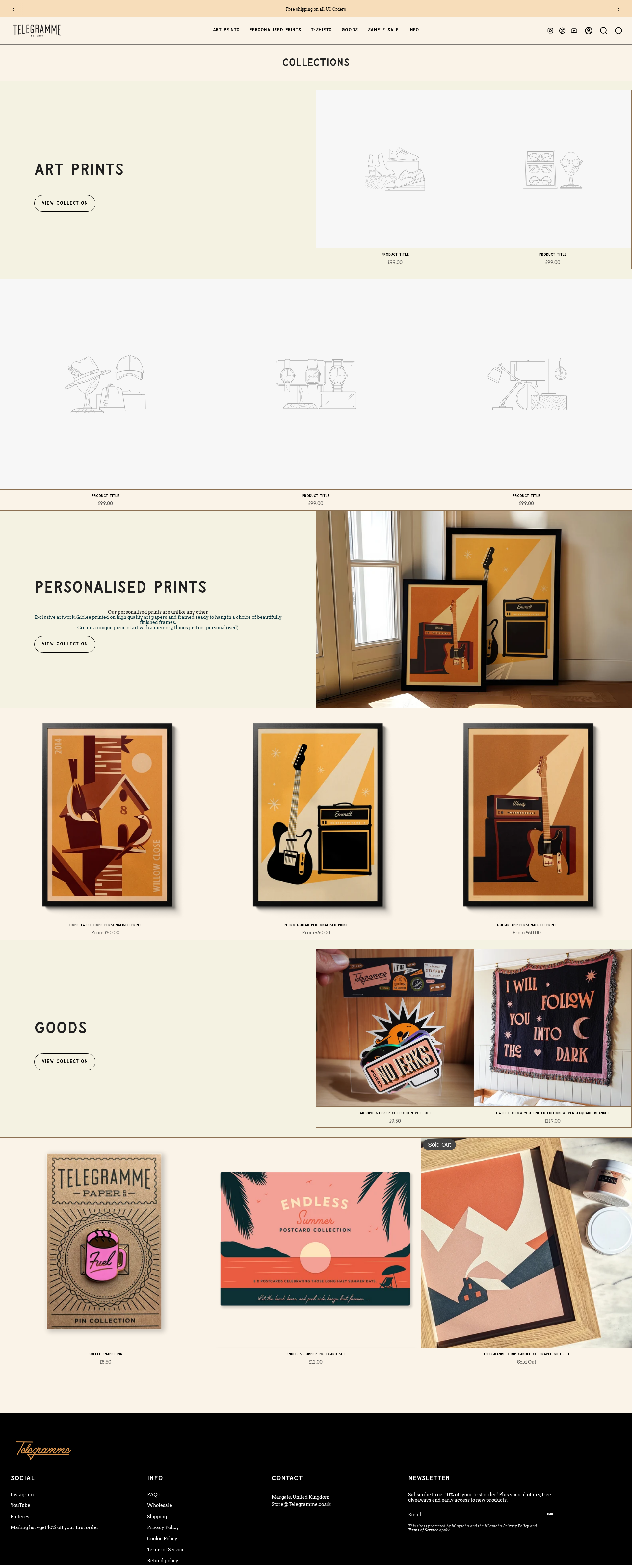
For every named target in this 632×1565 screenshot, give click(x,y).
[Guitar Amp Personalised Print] (526, 813)
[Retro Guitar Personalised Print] (316, 813)
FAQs (153, 1494)
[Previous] (13, 9)
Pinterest (21, 1516)
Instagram (22, 1494)
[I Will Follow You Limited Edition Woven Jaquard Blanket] (552, 1027)
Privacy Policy (163, 1527)
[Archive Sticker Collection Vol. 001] (395, 1027)
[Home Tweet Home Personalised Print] (105, 813)
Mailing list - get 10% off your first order (55, 1527)
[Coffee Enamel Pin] (105, 1243)
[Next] (618, 9)
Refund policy (162, 1560)
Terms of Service (166, 1549)
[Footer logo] (43, 1450)
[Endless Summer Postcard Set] (316, 1243)
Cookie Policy (162, 1538)
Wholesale (159, 1505)
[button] (226, 30)
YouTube (20, 1505)
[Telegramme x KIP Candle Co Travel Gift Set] (526, 1243)
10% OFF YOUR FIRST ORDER (316, 9)
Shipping (157, 1516)
